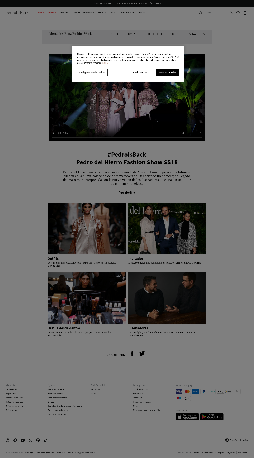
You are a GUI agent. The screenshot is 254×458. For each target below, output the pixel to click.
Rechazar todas (141, 72)
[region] (128, 64)
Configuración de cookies (92, 72)
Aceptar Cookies (167, 72)
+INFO (105, 63)
